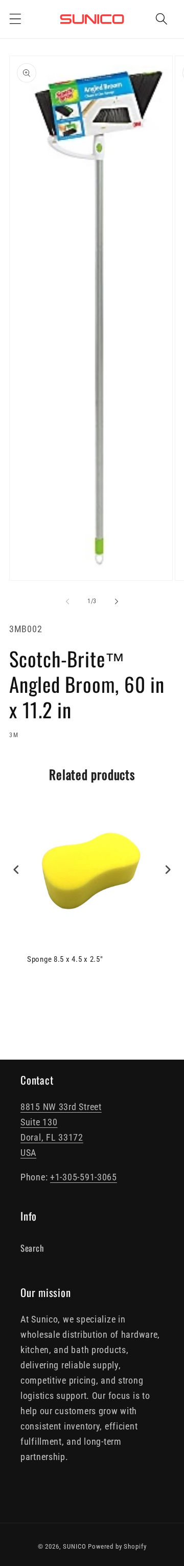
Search (31, 1247)
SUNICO (74, 1546)
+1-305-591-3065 (83, 1177)
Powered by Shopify (117, 1546)
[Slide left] (67, 601)
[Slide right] (116, 601)
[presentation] (16, 869)
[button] (15, 19)
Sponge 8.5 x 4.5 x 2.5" (65, 959)
